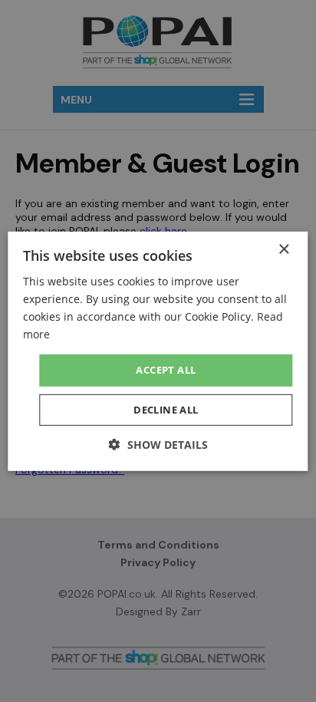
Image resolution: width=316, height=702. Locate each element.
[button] (158, 444)
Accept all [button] (166, 370)
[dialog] (158, 351)
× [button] (283, 249)
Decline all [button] (165, 410)
